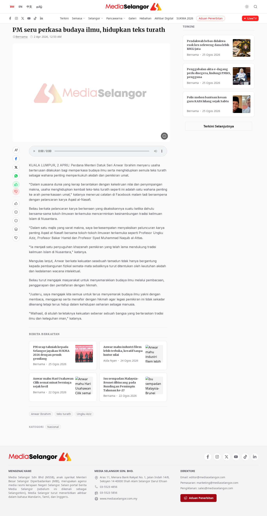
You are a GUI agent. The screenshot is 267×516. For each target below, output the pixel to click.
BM (12, 6)
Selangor (94, 18)
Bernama (22, 37)
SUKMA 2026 (185, 18)
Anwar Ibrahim (41, 414)
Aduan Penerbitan (211, 18)
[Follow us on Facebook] (10, 18)
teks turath (64, 414)
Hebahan (145, 18)
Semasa (77, 18)
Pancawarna (114, 18)
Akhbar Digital (164, 18)
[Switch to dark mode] (247, 7)
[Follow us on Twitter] (22, 18)
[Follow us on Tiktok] (35, 18)
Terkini (64, 18)
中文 (29, 6)
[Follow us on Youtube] (29, 18)
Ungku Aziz (84, 414)
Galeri (132, 18)
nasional (53, 427)
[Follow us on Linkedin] (41, 18)
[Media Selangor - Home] (133, 7)
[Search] (255, 7)
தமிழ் (39, 6)
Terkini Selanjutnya (218, 126)
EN (20, 6)
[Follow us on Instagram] (16, 18)
